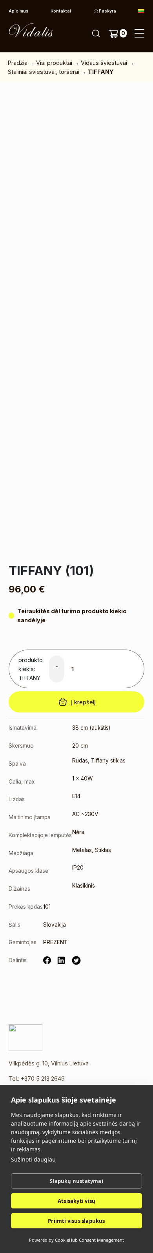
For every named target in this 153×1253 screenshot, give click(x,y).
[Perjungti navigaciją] (139, 34)
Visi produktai (54, 62)
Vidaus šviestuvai (104, 62)
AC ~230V (85, 814)
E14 (76, 796)
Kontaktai (61, 11)
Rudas (80, 760)
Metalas (82, 850)
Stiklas (103, 850)
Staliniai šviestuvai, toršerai (43, 71)
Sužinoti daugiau (33, 1159)
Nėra (78, 832)
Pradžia (17, 62)
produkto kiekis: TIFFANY (30, 669)
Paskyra (107, 11)
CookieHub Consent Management (89, 1240)
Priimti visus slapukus (76, 1220)
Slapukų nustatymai (76, 1181)
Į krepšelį (83, 702)
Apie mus (19, 11)
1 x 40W (82, 778)
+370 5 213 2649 (43, 1078)
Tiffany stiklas (108, 760)
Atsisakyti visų (76, 1201)
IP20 (78, 868)
